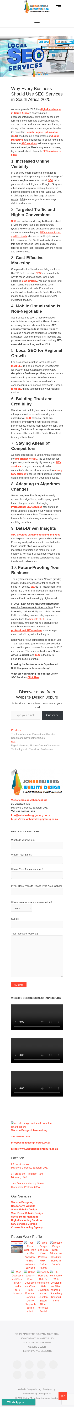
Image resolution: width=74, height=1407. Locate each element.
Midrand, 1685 (19, 1177)
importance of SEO (26, 458)
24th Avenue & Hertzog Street (27, 1183)
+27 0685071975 (20, 1136)
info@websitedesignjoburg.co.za (30, 815)
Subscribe (52, 715)
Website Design (37, 1346)
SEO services (29, 143)
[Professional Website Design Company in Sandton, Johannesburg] (37, 1123)
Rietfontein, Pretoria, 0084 (25, 1187)
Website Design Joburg (29, 1389)
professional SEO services (26, 630)
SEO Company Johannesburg (37, 1338)
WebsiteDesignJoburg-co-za (37, 1393)
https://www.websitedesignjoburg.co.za (34, 1148)
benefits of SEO (37, 619)
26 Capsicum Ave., (21, 1164)
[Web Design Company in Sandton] (37, 771)
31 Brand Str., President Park (27, 1173)
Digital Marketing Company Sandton (41, 1398)
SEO (50, 180)
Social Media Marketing (37, 1342)
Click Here (33, 677)
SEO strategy (29, 280)
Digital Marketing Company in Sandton (37, 1333)
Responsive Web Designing (37, 1350)
